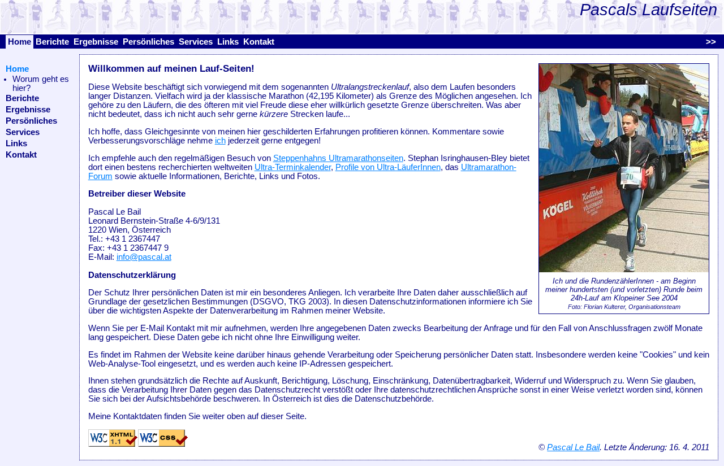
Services (195, 41)
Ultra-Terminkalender (293, 167)
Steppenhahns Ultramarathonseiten (338, 158)
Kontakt (259, 41)
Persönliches (148, 41)
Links (228, 41)
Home (19, 41)
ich (220, 140)
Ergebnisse (95, 41)
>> (711, 41)
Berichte (52, 41)
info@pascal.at (144, 257)
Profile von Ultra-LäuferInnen (388, 167)
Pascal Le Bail (573, 447)
